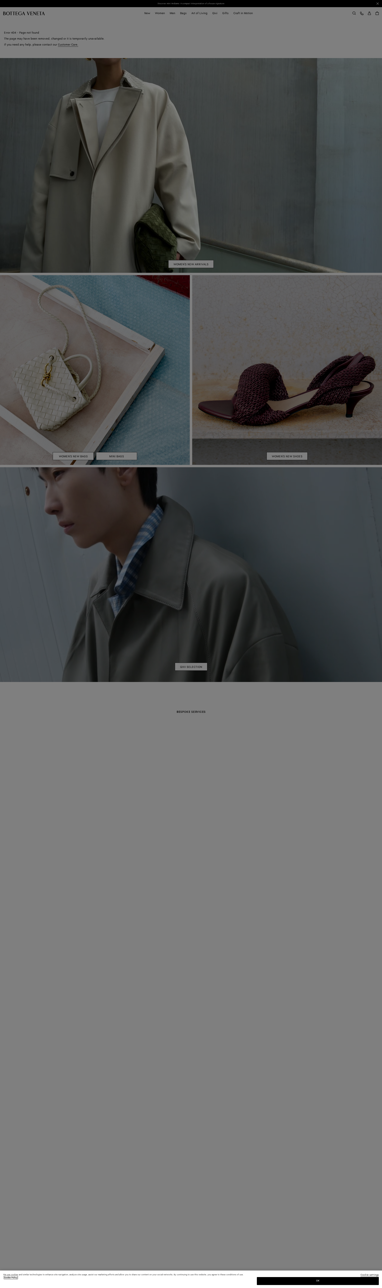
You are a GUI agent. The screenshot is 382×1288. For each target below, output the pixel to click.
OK (318, 1280)
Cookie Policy (11, 1277)
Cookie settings (370, 1275)
